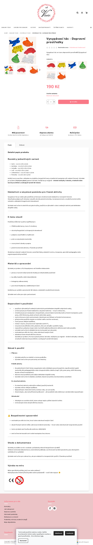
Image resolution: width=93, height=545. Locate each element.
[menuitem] (6, 27)
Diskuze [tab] (22, 145)
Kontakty (7, 507)
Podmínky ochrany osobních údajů (15, 520)
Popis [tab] (10, 145)
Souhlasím (69, 533)
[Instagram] (54, 508)
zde (42, 536)
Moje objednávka (10, 522)
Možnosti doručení (52, 96)
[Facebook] (50, 508)
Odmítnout (58, 533)
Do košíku (74, 102)
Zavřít (56, 110)
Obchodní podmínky (11, 514)
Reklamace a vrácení (11, 517)
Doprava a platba (10, 512)
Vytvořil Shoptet (84, 542)
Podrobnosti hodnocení (77, 47)
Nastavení (23, 541)
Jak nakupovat (9, 509)
